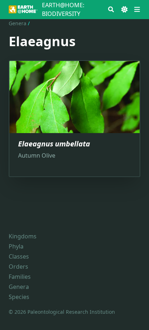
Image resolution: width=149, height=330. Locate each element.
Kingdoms (23, 236)
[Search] (111, 9)
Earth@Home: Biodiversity (63, 9)
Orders (18, 266)
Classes (19, 256)
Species (19, 297)
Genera (17, 23)
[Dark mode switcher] (124, 9)
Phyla (16, 246)
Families (20, 277)
